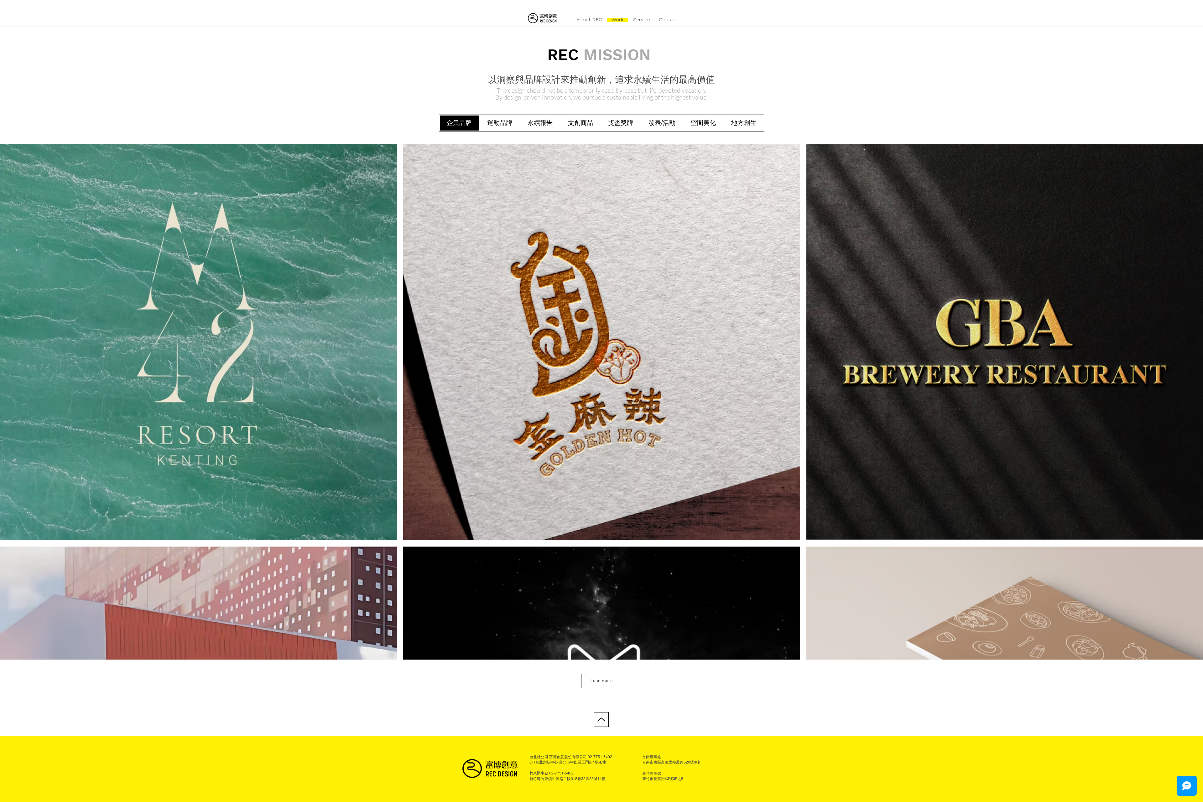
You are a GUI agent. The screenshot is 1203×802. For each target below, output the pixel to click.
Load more (602, 681)
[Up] (601, 719)
